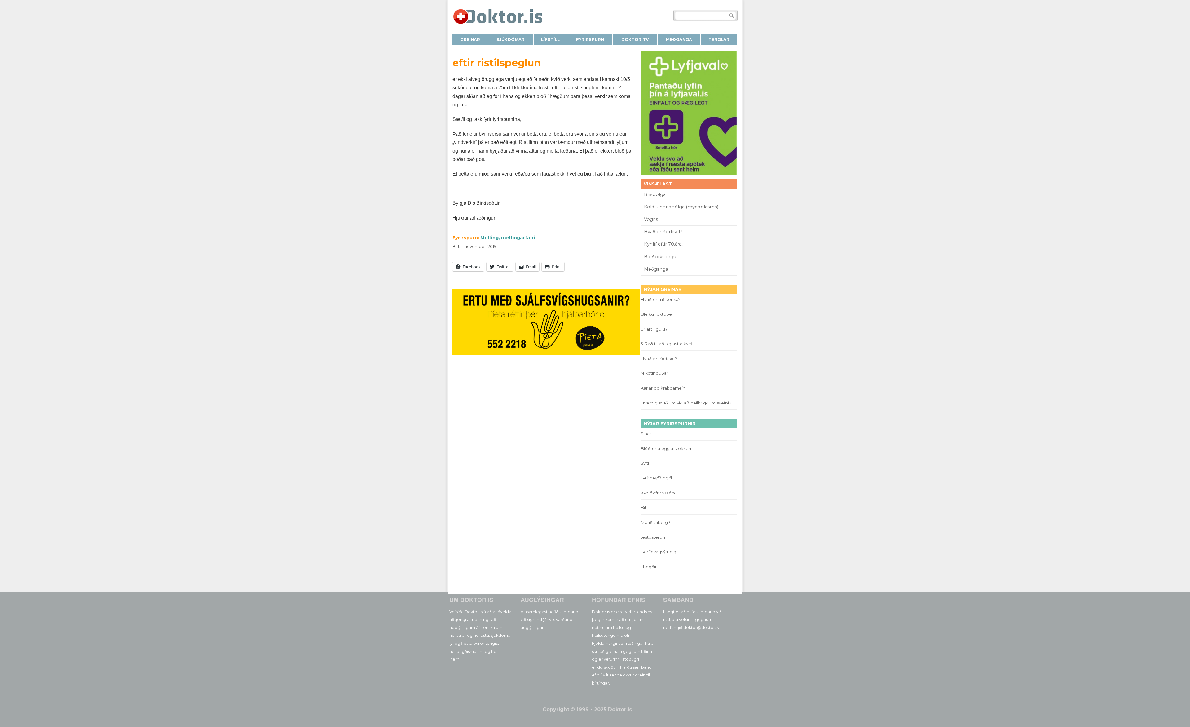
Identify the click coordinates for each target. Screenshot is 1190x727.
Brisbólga (655, 194)
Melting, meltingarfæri (507, 237)
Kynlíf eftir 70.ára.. (663, 244)
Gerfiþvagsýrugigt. (660, 551)
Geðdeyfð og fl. (657, 477)
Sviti (645, 463)
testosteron (653, 537)
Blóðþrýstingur (661, 257)
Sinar (646, 433)
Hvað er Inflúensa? (661, 299)
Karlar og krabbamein (663, 388)
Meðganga (656, 269)
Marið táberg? (655, 522)
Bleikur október (657, 314)
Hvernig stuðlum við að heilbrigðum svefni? (686, 402)
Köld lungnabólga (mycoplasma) (681, 207)
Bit (643, 507)
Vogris (651, 219)
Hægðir (649, 566)
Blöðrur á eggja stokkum (667, 448)
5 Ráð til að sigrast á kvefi (668, 343)
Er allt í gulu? (655, 329)
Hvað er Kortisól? (664, 231)
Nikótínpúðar (654, 373)
